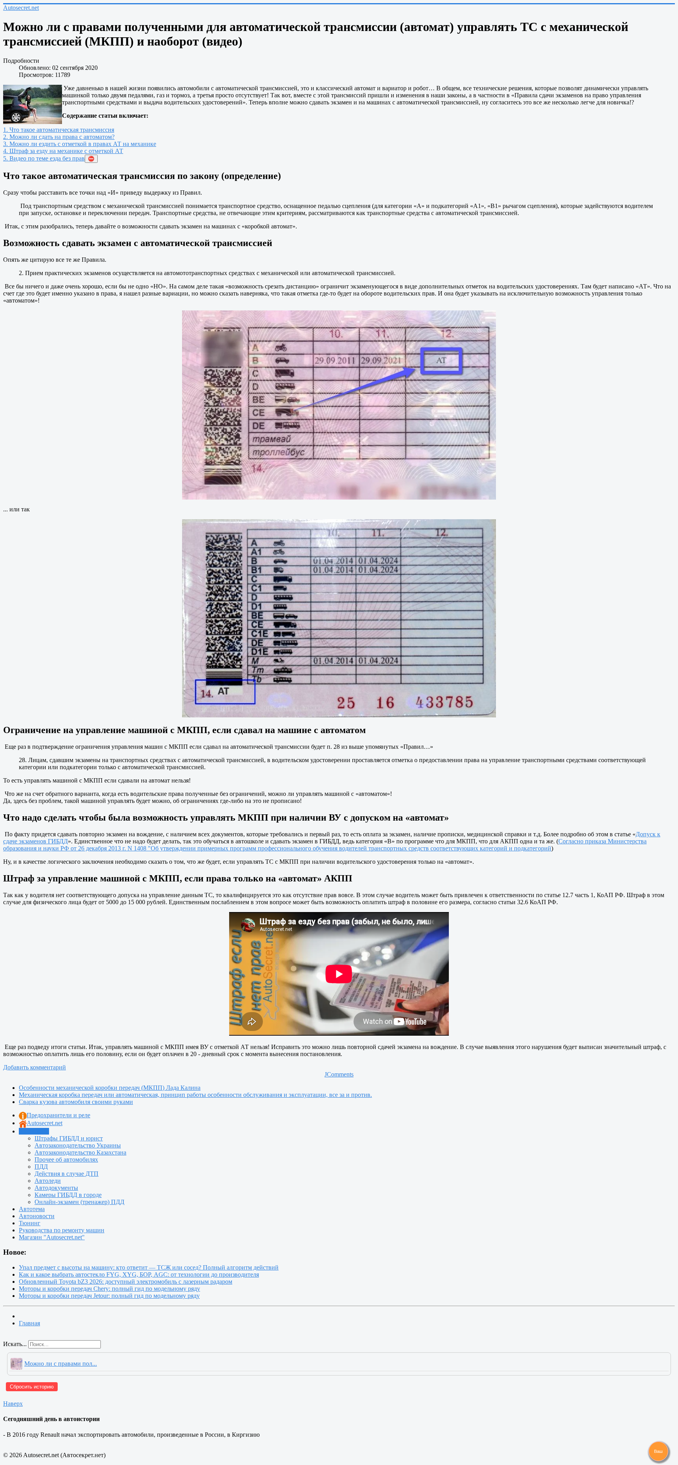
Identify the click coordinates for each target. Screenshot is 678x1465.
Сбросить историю (32, 1387)
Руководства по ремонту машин (61, 1230)
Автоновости (37, 1216)
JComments (339, 1074)
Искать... (15, 1344)
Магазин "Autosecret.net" (52, 1237)
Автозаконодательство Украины (78, 1145)
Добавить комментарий (34, 1067)
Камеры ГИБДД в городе (68, 1194)
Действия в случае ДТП (66, 1173)
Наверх (13, 1403)
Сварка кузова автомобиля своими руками (76, 1101)
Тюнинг (29, 1223)
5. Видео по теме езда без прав (44, 158)
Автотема (32, 1209)
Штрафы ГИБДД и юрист (69, 1138)
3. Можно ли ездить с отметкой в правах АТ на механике (79, 143)
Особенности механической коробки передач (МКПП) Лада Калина (109, 1087)
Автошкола (34, 1131)
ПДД (41, 1166)
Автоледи (48, 1180)
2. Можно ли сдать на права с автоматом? (59, 136)
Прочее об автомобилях (66, 1159)
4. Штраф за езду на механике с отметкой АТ (63, 151)
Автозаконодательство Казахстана (80, 1152)
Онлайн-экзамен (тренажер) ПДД (79, 1202)
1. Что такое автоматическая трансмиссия (58, 129)
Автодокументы (56, 1187)
